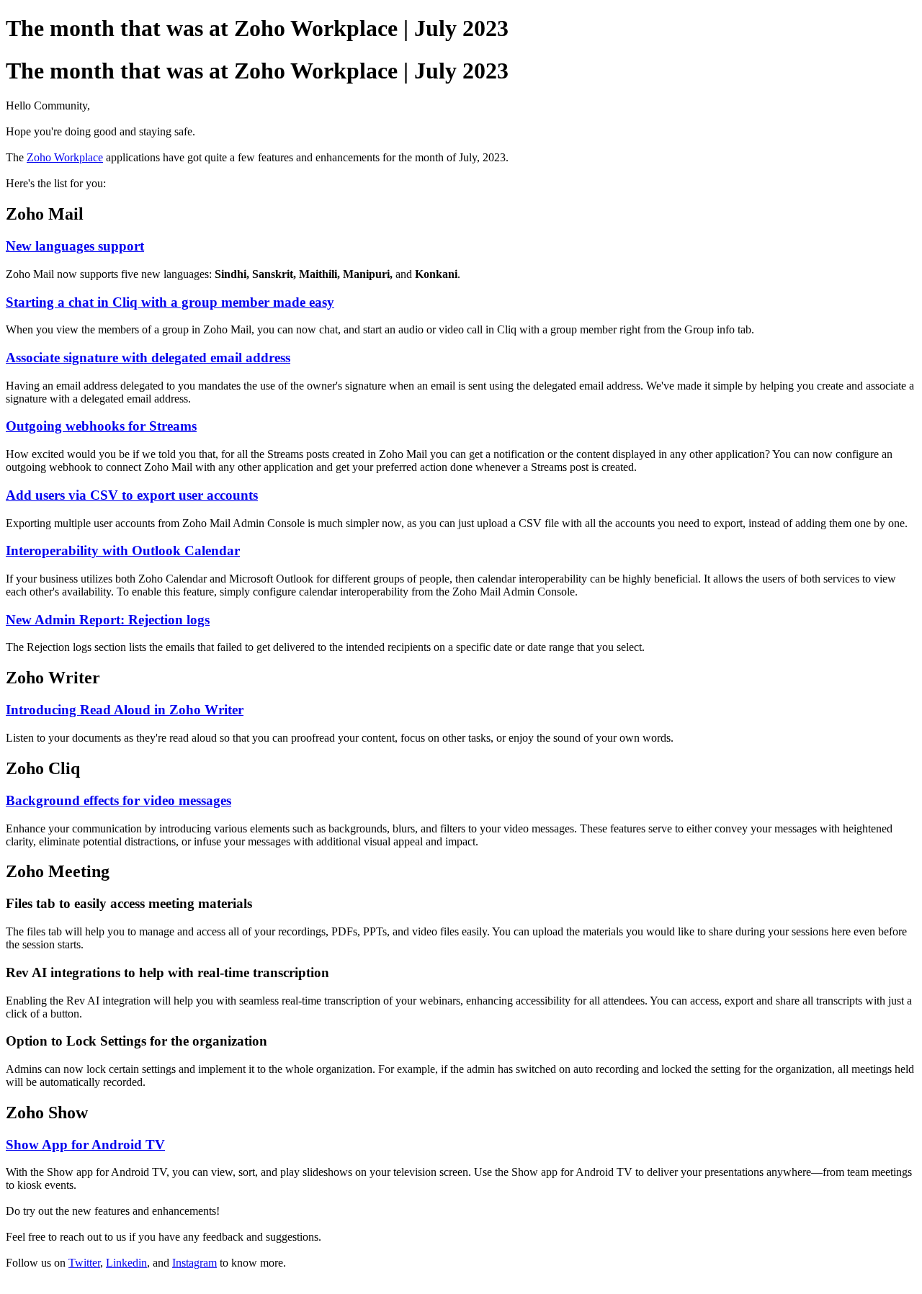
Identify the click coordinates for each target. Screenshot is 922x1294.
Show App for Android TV (85, 1144)
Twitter (84, 1263)
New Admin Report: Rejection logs (108, 619)
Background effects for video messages (118, 800)
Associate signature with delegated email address (148, 357)
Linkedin (126, 1263)
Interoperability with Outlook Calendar (123, 550)
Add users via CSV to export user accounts (132, 495)
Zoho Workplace (65, 157)
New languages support (75, 245)
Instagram (194, 1263)
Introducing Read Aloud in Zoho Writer (124, 709)
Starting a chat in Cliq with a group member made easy (170, 302)
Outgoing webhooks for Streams (101, 425)
